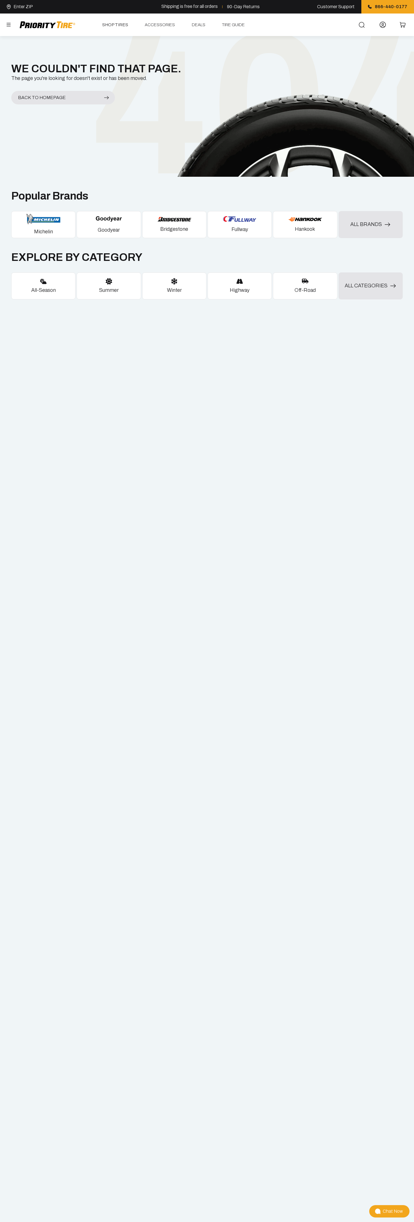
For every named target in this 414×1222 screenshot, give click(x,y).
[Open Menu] (9, 25)
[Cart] (402, 24)
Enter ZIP (23, 6)
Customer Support (336, 6)
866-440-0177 (391, 6)
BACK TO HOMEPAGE (42, 97)
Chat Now (393, 1211)
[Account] (382, 24)
